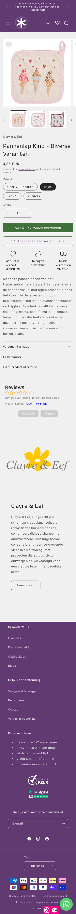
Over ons (14, 638)
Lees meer (25, 585)
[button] (8, 22)
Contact (13, 709)
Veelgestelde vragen (22, 691)
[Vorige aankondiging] (7, 6)
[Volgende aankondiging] (68, 6)
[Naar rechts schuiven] (71, 120)
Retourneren (17, 700)
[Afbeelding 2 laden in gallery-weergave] (37, 119)
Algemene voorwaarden (50, 902)
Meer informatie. (37, 403)
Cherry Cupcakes (20, 186)
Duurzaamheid (18, 647)
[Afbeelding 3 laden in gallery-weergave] (57, 119)
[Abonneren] (63, 823)
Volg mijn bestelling (22, 718)
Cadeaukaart (17, 656)
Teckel (12, 196)
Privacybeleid (24, 902)
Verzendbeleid (40, 908)
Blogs (12, 665)
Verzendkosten (27, 169)
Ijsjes (48, 186)
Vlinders (34, 196)
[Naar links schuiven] (4, 120)
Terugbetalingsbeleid (54, 896)
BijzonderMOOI (28, 896)
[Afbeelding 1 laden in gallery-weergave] (18, 119)
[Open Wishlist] (57, 22)
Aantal (7, 205)
